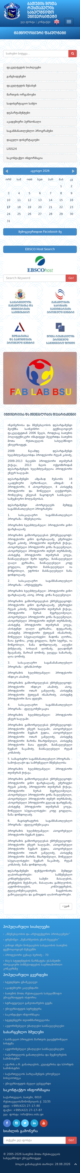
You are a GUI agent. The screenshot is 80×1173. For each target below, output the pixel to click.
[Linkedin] (34, 1123)
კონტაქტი (44, 22)
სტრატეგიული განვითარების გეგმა (28, 1003)
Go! (71, 278)
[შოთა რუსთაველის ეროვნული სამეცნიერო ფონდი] (60, 333)
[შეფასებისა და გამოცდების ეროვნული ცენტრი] (20, 333)
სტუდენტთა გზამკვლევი (21, 982)
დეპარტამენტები (18, 112)
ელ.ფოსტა (27, 22)
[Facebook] (7, 1123)
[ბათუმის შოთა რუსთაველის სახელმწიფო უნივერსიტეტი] (12, 11)
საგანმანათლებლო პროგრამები (30, 130)
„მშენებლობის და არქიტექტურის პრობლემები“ (37, 934)
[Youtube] (44, 1123)
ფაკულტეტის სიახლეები (24, 67)
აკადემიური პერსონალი (24, 121)
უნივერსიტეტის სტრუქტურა (23, 1009)
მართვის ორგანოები (21, 94)
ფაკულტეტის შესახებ (21, 85)
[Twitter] (25, 1123)
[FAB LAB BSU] (40, 378)
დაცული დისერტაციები (23, 139)
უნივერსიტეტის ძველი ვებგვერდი (28, 1083)
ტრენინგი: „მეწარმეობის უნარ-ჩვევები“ (32, 939)
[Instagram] (16, 1123)
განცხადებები (16, 76)
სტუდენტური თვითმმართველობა (27, 1020)
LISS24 (12, 148)
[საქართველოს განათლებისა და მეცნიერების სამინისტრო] (20, 301)
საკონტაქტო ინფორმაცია (25, 158)
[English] (55, 22)
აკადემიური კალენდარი (21, 988)
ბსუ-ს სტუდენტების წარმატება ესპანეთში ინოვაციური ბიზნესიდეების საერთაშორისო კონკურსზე (32, 965)
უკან (66, 906)
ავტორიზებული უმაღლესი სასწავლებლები (34, 1026)
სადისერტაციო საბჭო (22, 103)
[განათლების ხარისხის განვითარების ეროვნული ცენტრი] (60, 301)
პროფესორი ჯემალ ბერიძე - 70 (26, 955)
